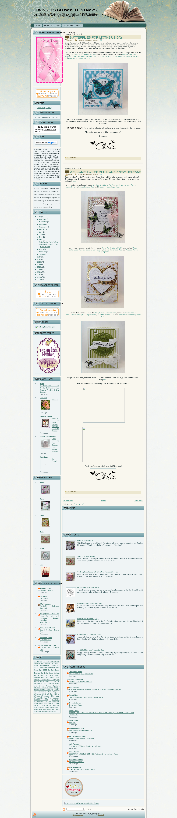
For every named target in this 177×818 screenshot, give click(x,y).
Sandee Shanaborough (48, 437)
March (41, 249)
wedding (54, 711)
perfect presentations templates (46, 705)
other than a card (40, 704)
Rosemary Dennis (75, 672)
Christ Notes (48, 130)
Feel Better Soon (45, 640)
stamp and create (40, 709)
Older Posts (138, 501)
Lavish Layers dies (122, 185)
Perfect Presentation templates (46, 680)
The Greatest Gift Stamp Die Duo (82, 55)
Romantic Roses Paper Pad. (109, 187)
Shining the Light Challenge (44, 684)
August (41, 229)
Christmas (55, 662)
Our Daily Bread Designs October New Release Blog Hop (97, 572)
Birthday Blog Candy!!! (85, 541)
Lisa (41, 565)
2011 (39, 272)
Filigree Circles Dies (72, 57)
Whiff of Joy (47, 694)
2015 (39, 262)
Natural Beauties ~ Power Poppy (80, 730)
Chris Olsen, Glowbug (44, 108)
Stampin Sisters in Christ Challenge (46, 689)
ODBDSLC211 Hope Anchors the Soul (90, 650)
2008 (39, 280)
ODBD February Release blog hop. (89, 603)
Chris (42, 532)
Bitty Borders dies (104, 57)
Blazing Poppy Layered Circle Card (81, 738)
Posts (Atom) (79, 504)
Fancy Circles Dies (129, 55)
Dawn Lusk (44, 457)
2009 (39, 277)
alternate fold (41, 700)
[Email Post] (101, 40)
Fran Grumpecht (75, 767)
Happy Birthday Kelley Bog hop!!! (89, 634)
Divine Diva (49, 664)
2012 (39, 269)
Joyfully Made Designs (77, 736)
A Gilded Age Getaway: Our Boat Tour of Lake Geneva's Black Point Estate (95, 689)
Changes (55, 400)
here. (74, 181)
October (42, 224)
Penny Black (54, 678)
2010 (39, 275)
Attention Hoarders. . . (76, 762)
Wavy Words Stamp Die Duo (112, 248)
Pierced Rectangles (77, 315)
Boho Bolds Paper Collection (79, 58)
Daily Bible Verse (46, 127)
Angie (42, 482)
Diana (42, 499)
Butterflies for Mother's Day (48, 242)
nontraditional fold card (42, 702)
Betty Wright (73, 695)
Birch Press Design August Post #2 (81, 674)
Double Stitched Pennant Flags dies (125, 57)
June (41, 234)
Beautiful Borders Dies (105, 315)
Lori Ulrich (43, 398)
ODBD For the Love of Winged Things (82, 769)
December (43, 219)
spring (45, 707)
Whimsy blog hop (40, 698)
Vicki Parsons (74, 744)
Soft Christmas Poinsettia (86, 556)
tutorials (48, 711)
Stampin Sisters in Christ (43, 688)
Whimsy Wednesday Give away (46, 696)
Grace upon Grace (46, 590)
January (42, 254)
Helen (42, 384)
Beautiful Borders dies (94, 250)
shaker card (38, 707)
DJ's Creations (45, 604)
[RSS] (34, 815)
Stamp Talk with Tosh (47, 628)
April (41, 239)
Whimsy (56, 694)
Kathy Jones (73, 721)
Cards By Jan (74, 752)
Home (103, 501)
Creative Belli (39, 664)
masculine (55, 700)
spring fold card (53, 707)
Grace (42, 548)
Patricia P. (101, 815)
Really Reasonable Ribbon (45, 681)
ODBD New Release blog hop (87, 619)
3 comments (72, 157)
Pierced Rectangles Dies (112, 250)
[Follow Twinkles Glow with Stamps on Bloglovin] (46, 145)
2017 (39, 257)
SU (58, 681)
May (40, 237)
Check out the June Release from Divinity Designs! (55, 445)
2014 (39, 264)
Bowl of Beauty (45, 622)
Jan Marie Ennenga (76, 760)
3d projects (38, 662)
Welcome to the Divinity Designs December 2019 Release (55, 425)
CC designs (47, 662)
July (40, 232)
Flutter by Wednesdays (42, 665)
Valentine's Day (44, 692)
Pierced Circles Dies (88, 57)
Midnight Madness (46, 667)
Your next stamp (53, 698)
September (43, 227)
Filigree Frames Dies (86, 187)
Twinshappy (44, 596)
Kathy (42, 515)
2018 (39, 217)
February (42, 252)
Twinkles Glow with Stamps (66, 10)
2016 (39, 259)
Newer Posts (68, 501)
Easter (57, 664)
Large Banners (79, 250)
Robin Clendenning (76, 679)
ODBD (45, 670)
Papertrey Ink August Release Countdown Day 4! (86, 697)
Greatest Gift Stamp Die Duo (103, 185)
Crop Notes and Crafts (48, 645)
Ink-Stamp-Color (46, 638)
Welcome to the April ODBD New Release (105, 171)
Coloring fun (44, 598)
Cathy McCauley (46, 416)
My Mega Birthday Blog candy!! (88, 587)
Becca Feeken (74, 711)
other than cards (53, 704)
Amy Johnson (74, 687)
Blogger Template (78, 815)
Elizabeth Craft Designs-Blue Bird (80, 682)
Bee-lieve (72, 723)
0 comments (72, 491)
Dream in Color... (46, 588)
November (43, 222)
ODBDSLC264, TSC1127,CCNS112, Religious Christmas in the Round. (94, 754)
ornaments (55, 702)
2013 (39, 267)
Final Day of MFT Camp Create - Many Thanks (85, 746)
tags (43, 711)
